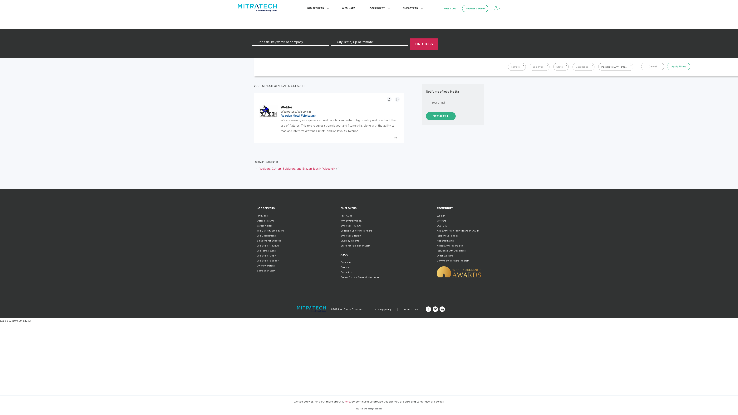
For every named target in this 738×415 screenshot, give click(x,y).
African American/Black (450, 246)
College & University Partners (356, 231)
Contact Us (346, 272)
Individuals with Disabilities (451, 251)
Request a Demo (475, 8)
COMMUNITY (377, 8)
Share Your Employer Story (356, 246)
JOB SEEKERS (315, 8)
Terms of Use (410, 309)
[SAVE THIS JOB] (397, 99)
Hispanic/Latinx (445, 241)
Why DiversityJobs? (351, 221)
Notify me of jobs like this (443, 91)
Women (441, 216)
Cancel (653, 66)
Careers (345, 267)
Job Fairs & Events (267, 251)
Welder (286, 107)
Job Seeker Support (268, 261)
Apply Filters (678, 66)
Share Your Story (266, 271)
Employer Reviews (351, 226)
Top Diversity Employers (270, 231)
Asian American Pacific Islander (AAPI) (458, 231)
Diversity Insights (266, 266)
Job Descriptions (266, 236)
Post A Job (346, 216)
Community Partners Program (453, 261)
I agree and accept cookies (369, 409)
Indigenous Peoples (448, 236)
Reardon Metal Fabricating (298, 115)
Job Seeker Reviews (268, 246)
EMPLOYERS (410, 8)
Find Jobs (262, 216)
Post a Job (450, 8)
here (347, 401)
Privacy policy (383, 309)
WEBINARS (348, 8)
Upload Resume (265, 221)
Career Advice (265, 226)
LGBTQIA (442, 226)
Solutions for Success (269, 241)
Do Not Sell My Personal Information (360, 277)
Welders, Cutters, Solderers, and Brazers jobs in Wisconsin (297, 168)
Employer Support (351, 236)
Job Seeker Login (266, 256)
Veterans (441, 221)
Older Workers (445, 256)
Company (346, 262)
